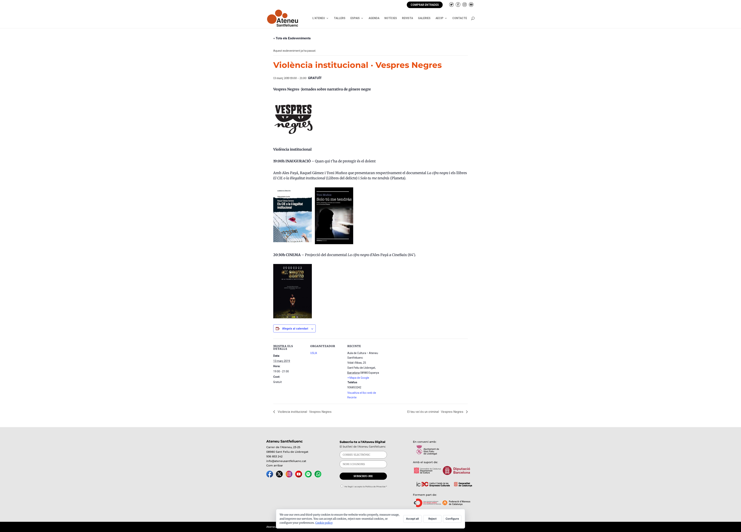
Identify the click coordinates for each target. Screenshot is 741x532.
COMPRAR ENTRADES (425, 4)
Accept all (412, 518)
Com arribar (274, 465)
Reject (432, 518)
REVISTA (407, 18)
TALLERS (339, 18)
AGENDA (374, 18)
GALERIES (424, 18)
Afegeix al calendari (295, 328)
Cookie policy (324, 522)
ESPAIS (355, 18)
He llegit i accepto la (365, 486)
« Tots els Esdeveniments (292, 38)
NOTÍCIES (390, 18)
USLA (313, 353)
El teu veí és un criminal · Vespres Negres (435, 412)
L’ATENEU (318, 18)
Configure (452, 518)
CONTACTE (459, 18)
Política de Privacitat (375, 486)
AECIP (439, 18)
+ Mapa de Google (358, 377)
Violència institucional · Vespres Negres (304, 412)
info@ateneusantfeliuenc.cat (286, 461)
